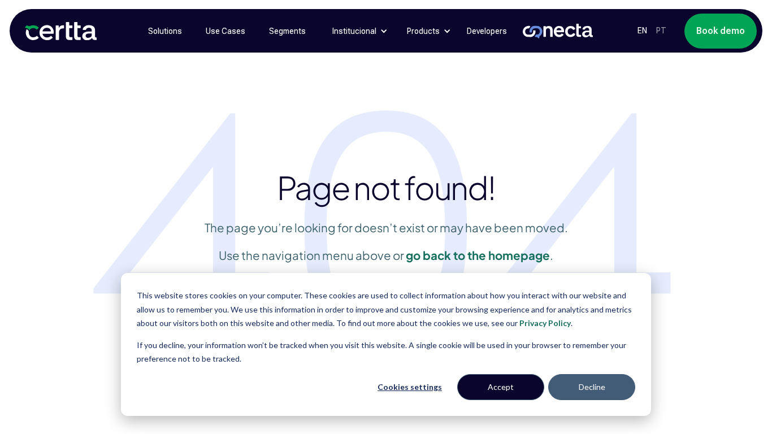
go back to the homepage (478, 255)
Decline (592, 387)
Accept (501, 387)
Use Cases (225, 31)
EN (642, 30)
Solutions (165, 31)
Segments (287, 31)
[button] (354, 31)
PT (661, 30)
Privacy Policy (545, 323)
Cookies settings (410, 387)
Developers (487, 31)
